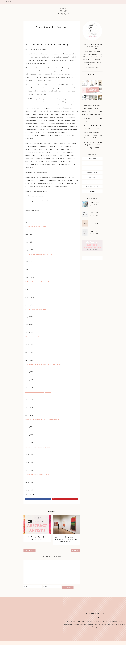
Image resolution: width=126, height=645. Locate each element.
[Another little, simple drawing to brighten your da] (31, 629)
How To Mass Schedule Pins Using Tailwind (38, 392)
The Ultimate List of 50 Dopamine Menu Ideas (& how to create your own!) (92, 111)
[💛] (52, 629)
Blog (63, 1)
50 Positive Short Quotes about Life (94, 223)
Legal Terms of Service (20, 643)
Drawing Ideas (92, 172)
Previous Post (29, 550)
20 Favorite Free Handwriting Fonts (35, 226)
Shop (69, 1)
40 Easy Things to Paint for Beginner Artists (95, 204)
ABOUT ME (55, 1)
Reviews (92, 191)
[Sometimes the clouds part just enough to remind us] (52, 608)
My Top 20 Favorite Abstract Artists (36, 309)
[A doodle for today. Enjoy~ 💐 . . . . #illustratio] (10, 629)
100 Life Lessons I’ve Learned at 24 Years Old (38, 254)
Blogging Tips (92, 163)
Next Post (75, 550)
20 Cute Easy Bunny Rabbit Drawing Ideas (94, 214)
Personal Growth (92, 186)
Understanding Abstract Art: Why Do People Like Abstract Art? (66, 539)
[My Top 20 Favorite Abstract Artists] (37, 524)
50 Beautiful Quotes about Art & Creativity (38, 337)
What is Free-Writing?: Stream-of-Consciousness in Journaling (44, 364)
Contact (77, 1)
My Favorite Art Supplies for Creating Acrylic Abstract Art (42, 419)
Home (47, 1)
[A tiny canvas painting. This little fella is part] (10, 608)
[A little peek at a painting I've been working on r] (31, 608)
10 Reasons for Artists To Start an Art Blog (37, 474)
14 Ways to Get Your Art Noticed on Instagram (39, 282)
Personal (92, 181)
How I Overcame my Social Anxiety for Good (38, 447)
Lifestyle (92, 177)
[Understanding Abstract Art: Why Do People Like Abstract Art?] (66, 524)
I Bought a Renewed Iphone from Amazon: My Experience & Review (92, 135)
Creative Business (92, 167)
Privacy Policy (7, 643)
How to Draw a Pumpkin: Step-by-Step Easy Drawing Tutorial (92, 145)
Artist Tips (92, 158)
